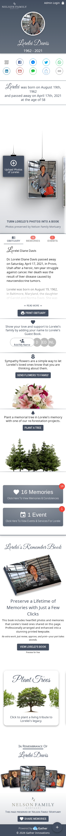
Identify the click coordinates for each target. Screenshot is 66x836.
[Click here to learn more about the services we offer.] (33, 803)
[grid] (33, 175)
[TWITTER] (46, 62)
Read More (33, 305)
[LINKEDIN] (6, 71)
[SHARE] (46, 71)
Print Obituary (35, 313)
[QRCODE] (6, 62)
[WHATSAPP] (59, 62)
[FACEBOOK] (19, 62)
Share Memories (35, 818)
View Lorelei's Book (33, 646)
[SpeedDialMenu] (57, 827)
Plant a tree (33, 427)
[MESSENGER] (33, 62)
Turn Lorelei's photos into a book (33, 221)
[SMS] (33, 71)
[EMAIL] (19, 71)
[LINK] (59, 71)
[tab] (13, 239)
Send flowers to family (33, 375)
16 (62, 486)
